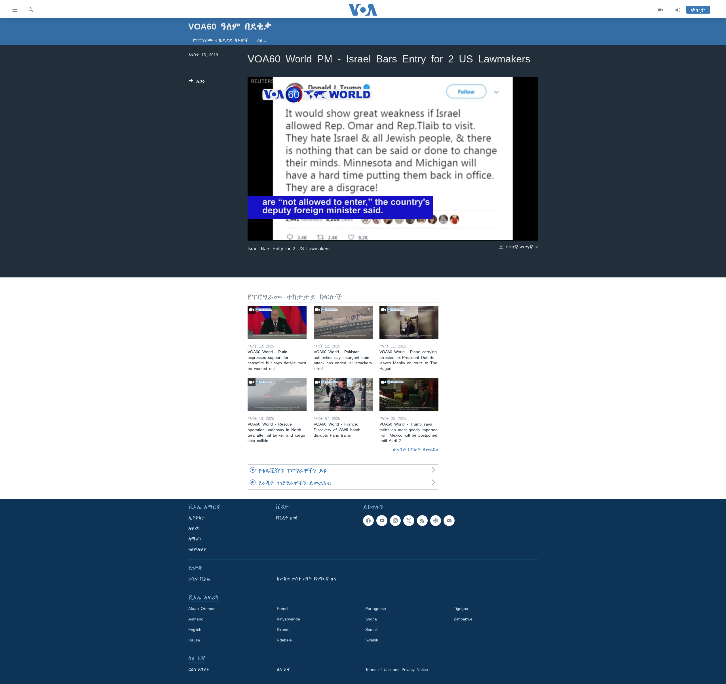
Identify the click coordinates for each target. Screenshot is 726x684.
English (194, 629)
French (283, 608)
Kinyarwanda (288, 619)
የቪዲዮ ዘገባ (286, 518)
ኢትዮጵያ (196, 518)
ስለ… (261, 40)
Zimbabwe (463, 619)
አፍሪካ (194, 528)
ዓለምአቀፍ (197, 549)
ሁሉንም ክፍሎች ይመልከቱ (415, 449)
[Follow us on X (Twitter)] (408, 520)
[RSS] (422, 520)
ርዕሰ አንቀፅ (198, 669)
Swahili (371, 640)
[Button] (197, 82)
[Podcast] (435, 520)
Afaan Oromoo (202, 608)
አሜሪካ (194, 539)
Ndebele (284, 640)
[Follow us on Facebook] (368, 520)
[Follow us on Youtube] (381, 520)
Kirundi (283, 629)
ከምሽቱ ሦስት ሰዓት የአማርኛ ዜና (307, 579)
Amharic (195, 619)
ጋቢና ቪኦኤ (199, 579)
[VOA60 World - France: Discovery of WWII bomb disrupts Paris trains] (343, 394)
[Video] (660, 10)
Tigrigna (461, 608)
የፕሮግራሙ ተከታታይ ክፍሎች (220, 40)
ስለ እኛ (283, 669)
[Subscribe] (449, 520)
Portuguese (375, 608)
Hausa (194, 640)
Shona (371, 619)
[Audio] (677, 10)
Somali (371, 629)
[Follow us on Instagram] (395, 520)
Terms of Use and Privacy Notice (396, 669)
